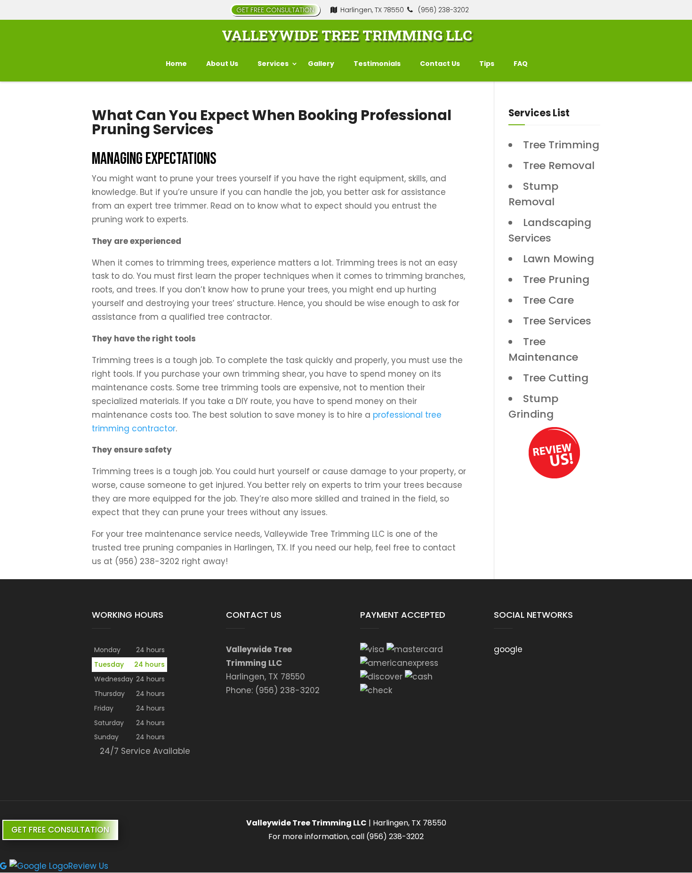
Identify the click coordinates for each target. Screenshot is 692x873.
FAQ (521, 63)
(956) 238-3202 (442, 9)
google (508, 649)
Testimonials (377, 63)
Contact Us (440, 63)
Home (176, 63)
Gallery (321, 63)
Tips (486, 63)
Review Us (88, 866)
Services (273, 63)
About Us (222, 63)
